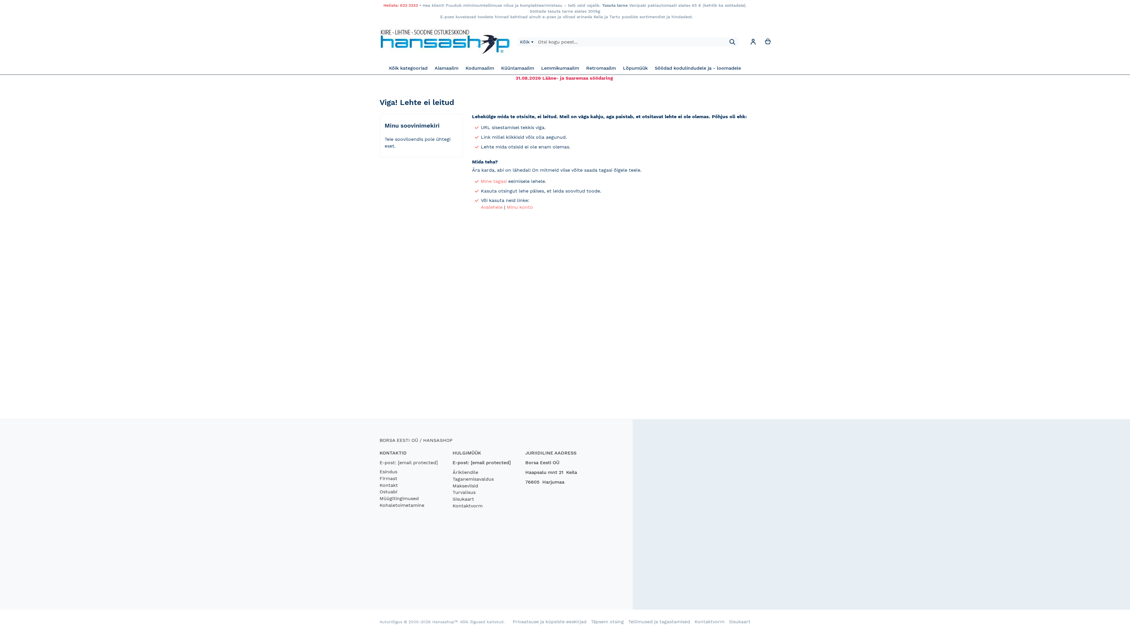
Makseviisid (465, 486)
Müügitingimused (399, 498)
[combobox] (527, 42)
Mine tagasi (494, 181)
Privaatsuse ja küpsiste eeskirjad (549, 621)
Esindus (388, 471)
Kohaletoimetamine (402, 505)
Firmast (388, 478)
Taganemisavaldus (473, 479)
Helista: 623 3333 (400, 5)
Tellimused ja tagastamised (659, 621)
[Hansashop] (445, 42)
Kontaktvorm (468, 506)
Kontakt (389, 485)
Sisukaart (463, 499)
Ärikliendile (465, 472)
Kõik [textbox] (525, 42)
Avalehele (492, 207)
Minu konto (520, 207)
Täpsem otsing (607, 621)
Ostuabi (388, 491)
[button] (753, 43)
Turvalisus (464, 492)
